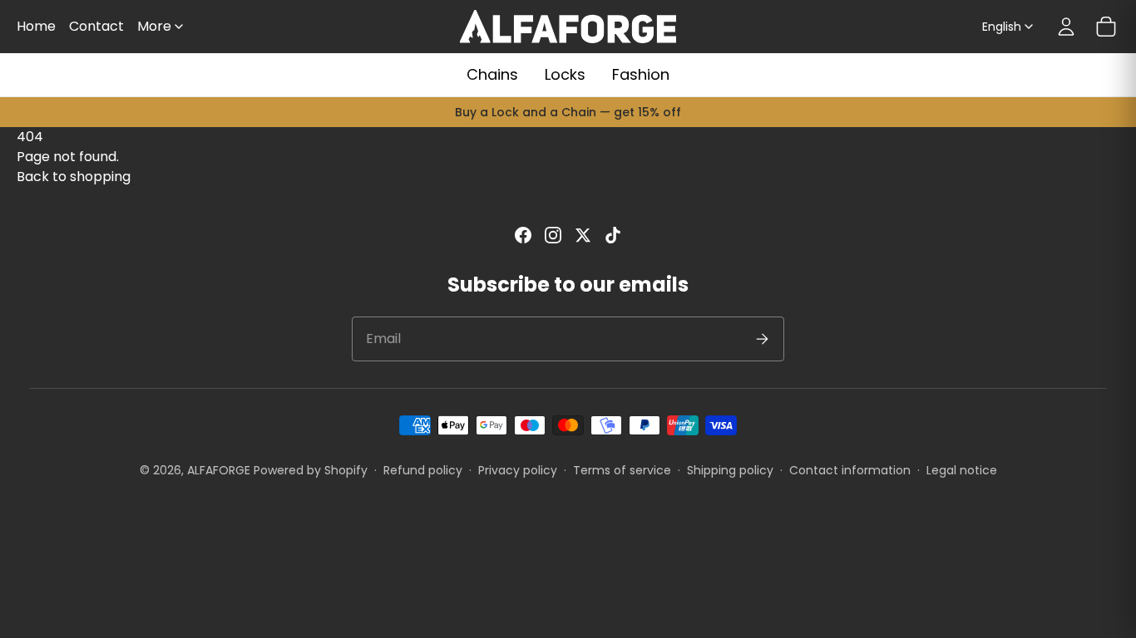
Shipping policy (730, 470)
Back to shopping (74, 176)
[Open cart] (1106, 26)
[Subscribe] (761, 339)
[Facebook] (523, 235)
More (154, 26)
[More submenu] (178, 26)
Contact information (850, 470)
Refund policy (422, 470)
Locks (565, 74)
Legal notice (961, 470)
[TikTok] (613, 235)
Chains (492, 74)
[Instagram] (553, 235)
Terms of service (622, 470)
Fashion (640, 74)
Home (36, 26)
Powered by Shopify (311, 470)
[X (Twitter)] (583, 235)
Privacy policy (517, 470)
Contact (96, 26)
